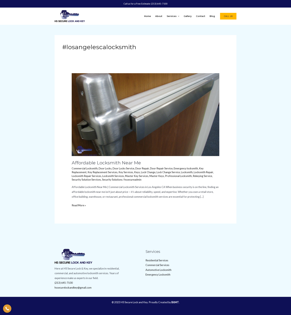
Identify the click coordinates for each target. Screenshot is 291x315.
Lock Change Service (168, 172)
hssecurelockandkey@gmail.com (73, 287)
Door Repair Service (161, 168)
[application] (177, 16)
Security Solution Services (86, 179)
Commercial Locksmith (85, 168)
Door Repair (142, 168)
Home (147, 16)
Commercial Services (157, 265)
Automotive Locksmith (158, 269)
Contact (200, 16)
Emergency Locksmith (158, 274)
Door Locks (105, 168)
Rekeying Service (202, 176)
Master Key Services (136, 176)
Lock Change (148, 172)
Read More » (79, 205)
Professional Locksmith (178, 176)
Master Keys (156, 176)
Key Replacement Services (102, 172)
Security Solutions (112, 179)
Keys (137, 172)
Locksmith (187, 172)
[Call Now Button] (7, 308)
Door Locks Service (123, 168)
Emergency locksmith (186, 168)
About (158, 16)
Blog (212, 16)
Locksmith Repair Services (86, 176)
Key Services (126, 172)
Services (171, 16)
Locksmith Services (113, 176)
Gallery (188, 16)
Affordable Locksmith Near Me (106, 163)
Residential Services (157, 260)
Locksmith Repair (203, 172)
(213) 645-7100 (159, 3)
